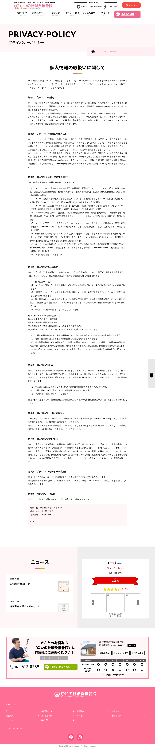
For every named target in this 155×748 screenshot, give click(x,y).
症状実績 (9, 716)
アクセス (80, 716)
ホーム (9, 704)
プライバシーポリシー (14, 728)
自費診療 (115, 711)
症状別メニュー (47, 711)
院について (10, 711)
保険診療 (80, 711)
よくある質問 (46, 716)
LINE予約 (45, 720)
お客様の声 (116, 716)
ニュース (9, 720)
